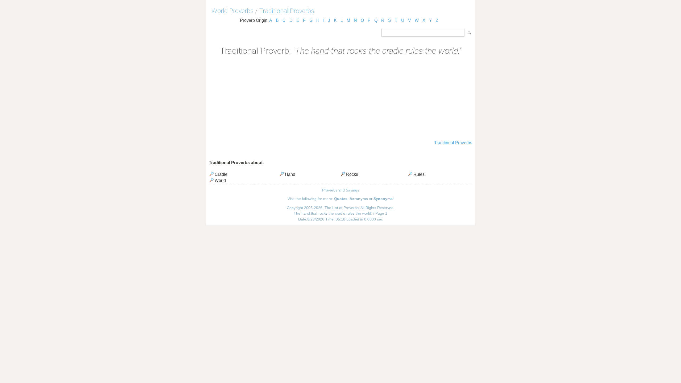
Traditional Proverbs (286, 11)
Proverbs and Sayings (340, 190)
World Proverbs (232, 11)
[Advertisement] (340, 98)
